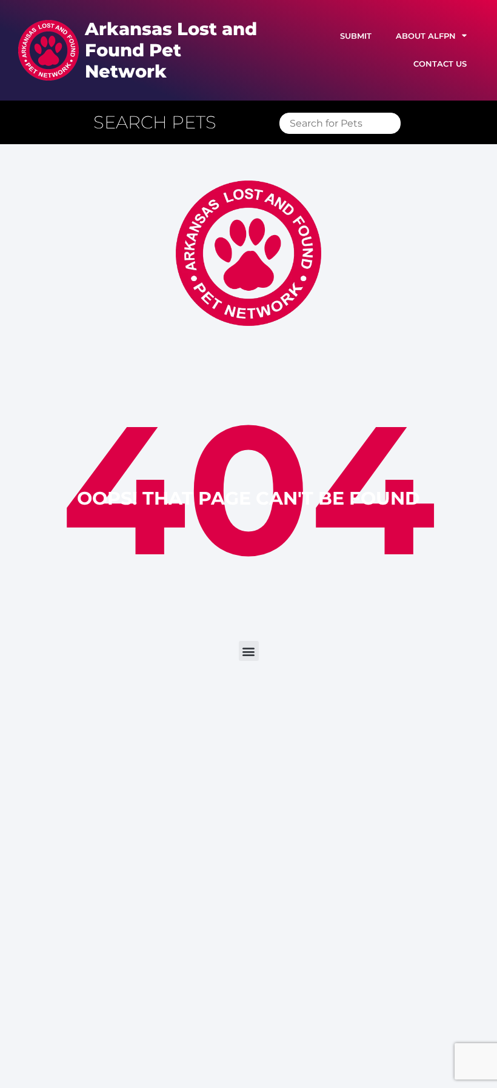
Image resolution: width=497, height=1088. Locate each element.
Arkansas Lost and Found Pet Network (171, 50)
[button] (161, 123)
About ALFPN (426, 36)
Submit (356, 36)
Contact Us (440, 63)
